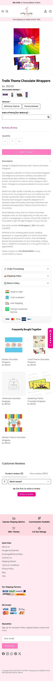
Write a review (27, 494)
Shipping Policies (9, 561)
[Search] (8, 11)
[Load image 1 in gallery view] (26, 49)
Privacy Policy (8, 568)
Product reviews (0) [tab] (14, 473)
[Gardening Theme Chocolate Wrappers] (39, 384)
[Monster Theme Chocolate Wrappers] (14, 423)
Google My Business (10, 550)
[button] (50, 338)
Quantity (6, 136)
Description (7, 161)
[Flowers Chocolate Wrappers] (14, 345)
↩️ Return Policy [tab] (12, 283)
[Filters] (4, 481)
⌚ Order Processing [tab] (14, 268)
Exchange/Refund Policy (12, 554)
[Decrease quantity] (5, 141)
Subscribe (10, 646)
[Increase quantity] (19, 141)
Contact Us (7, 558)
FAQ (3, 576)
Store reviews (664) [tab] (39, 473)
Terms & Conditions (10, 565)
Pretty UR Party (11, 127)
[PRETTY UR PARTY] (26, 11)
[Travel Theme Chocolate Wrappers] (39, 345)
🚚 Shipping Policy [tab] (12, 276)
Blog (4, 572)
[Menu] (2, 11)
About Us (6, 547)
